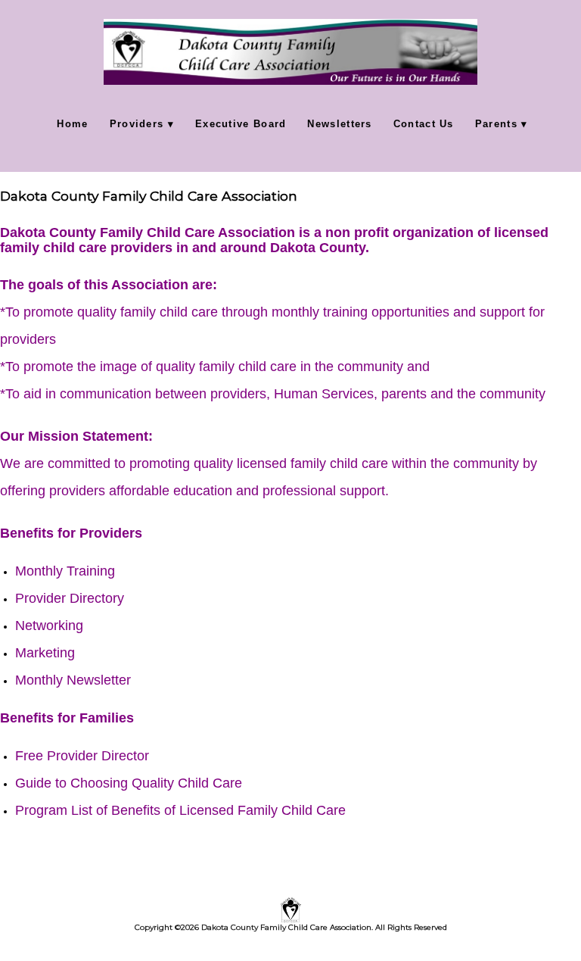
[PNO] (290, 554)
